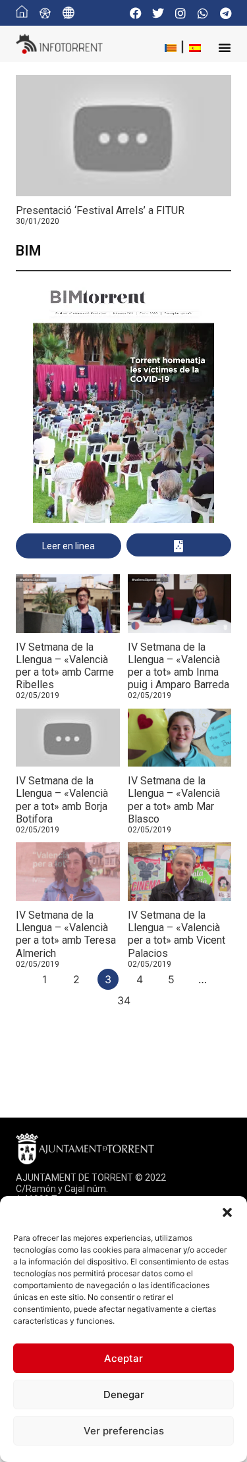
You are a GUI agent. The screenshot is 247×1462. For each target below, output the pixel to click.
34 (123, 1000)
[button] (227, 1212)
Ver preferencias (124, 1430)
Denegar (123, 1394)
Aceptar (123, 1358)
